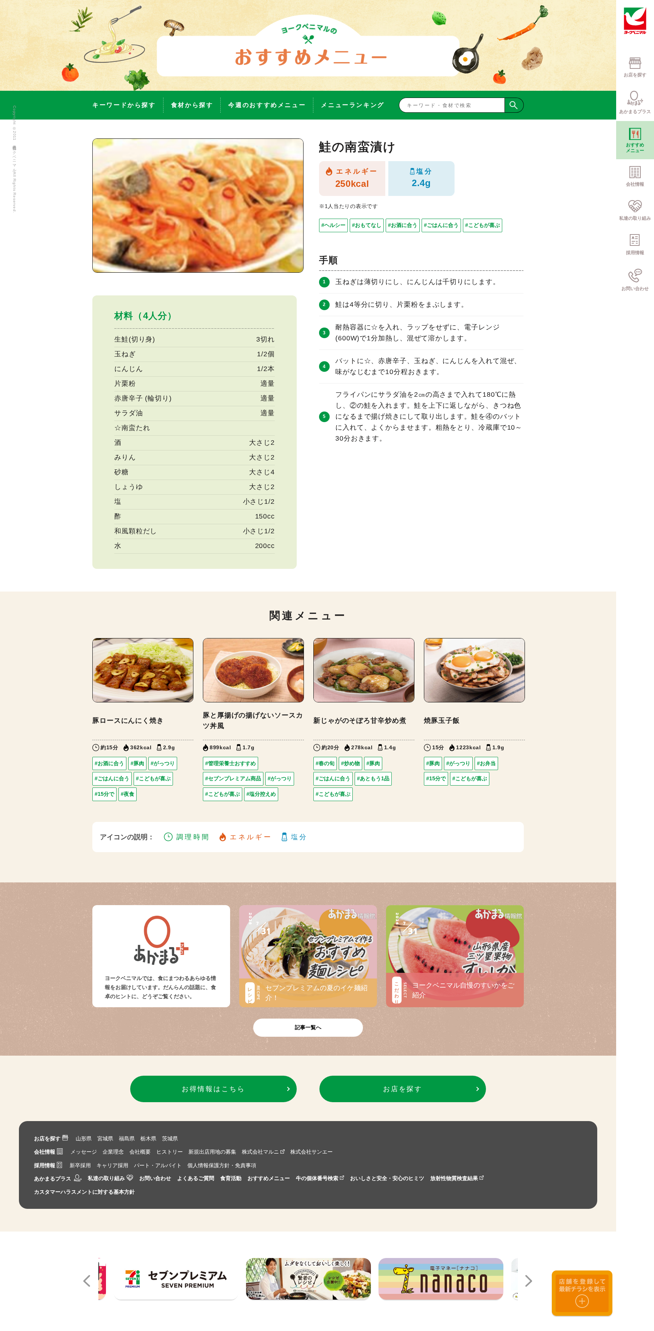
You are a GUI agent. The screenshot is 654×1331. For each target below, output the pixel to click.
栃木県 (148, 1138)
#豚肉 (137, 763)
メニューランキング (353, 105)
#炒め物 (350, 763)
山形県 (84, 1138)
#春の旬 (325, 763)
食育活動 (230, 1178)
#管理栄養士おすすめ (230, 763)
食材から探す (192, 105)
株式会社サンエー (311, 1152)
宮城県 (105, 1138)
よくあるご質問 (195, 1178)
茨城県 (170, 1138)
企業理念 (113, 1152)
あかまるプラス (52, 1179)
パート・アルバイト (158, 1165)
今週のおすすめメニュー (267, 105)
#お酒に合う (402, 225)
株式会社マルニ (260, 1152)
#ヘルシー (333, 225)
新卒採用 (80, 1165)
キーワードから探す (124, 105)
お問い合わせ (155, 1178)
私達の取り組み (106, 1178)
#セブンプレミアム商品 (233, 778)
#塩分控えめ (261, 794)
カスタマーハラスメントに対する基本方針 (84, 1192)
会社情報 (44, 1152)
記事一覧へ (308, 1027)
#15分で (104, 794)
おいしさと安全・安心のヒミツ (387, 1178)
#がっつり (163, 763)
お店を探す (47, 1138)
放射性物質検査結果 (454, 1178)
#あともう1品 (373, 778)
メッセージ (83, 1152)
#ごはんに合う (441, 225)
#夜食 (127, 794)
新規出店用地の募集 (212, 1152)
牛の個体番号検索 (317, 1178)
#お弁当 (486, 763)
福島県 (127, 1138)
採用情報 (44, 1165)
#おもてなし (367, 225)
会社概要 (140, 1152)
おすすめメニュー (269, 1178)
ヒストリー (169, 1152)
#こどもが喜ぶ (482, 225)
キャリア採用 (112, 1165)
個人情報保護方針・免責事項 (221, 1165)
